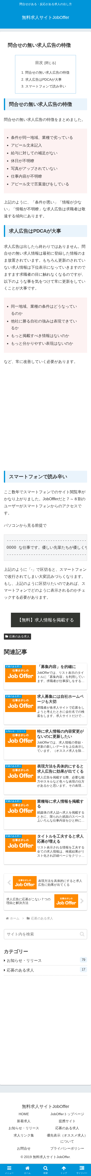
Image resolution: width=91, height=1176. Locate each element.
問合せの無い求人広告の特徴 (47, 72)
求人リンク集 (24, 1135)
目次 (39, 63)
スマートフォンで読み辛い (45, 86)
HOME (24, 1114)
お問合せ (24, 1148)
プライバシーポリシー (67, 1148)
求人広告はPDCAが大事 (43, 79)
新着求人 (24, 1121)
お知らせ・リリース (23, 1128)
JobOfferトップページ (67, 1114)
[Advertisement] (45, 418)
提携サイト (67, 1121)
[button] (82, 934)
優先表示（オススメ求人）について (67, 1138)
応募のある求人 (19, 636)
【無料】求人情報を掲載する (45, 620)
